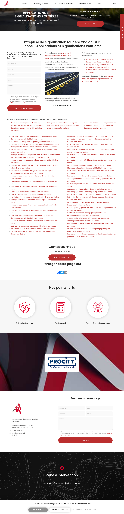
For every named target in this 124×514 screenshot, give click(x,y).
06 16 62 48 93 (91, 11)
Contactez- (90, 24)
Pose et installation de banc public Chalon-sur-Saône (31, 194)
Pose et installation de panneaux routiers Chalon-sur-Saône (90, 136)
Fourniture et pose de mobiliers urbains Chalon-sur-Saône (89, 176)
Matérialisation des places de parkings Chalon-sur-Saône (32, 141)
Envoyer (85, 440)
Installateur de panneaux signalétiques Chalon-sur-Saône (89, 165)
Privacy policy (91, 510)
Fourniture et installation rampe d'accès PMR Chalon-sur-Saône (91, 194)
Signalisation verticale (64, 4)
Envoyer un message (62, 257)
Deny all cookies (60, 510)
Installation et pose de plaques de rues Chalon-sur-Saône (33, 229)
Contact (115, 4)
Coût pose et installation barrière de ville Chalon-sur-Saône (33, 226)
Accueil (24, 4)
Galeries (101, 4)
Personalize (78, 510)
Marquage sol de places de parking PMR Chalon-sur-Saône (89, 168)
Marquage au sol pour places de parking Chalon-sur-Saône (89, 189)
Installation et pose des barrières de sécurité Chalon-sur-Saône (35, 144)
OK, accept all (38, 510)
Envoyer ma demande (24, 108)
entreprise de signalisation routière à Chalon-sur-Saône (58, 55)
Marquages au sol (41, 4)
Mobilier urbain (85, 4)
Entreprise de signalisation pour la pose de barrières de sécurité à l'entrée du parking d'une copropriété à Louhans (63, 125)
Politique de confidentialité (19, 103)
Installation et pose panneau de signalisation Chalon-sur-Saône (35, 197)
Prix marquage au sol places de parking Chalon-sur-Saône (89, 192)
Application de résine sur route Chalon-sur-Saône (30, 192)
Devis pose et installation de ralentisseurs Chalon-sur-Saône (34, 147)
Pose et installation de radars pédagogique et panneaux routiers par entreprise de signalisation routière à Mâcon (100, 125)
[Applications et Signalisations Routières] (5, 4)
